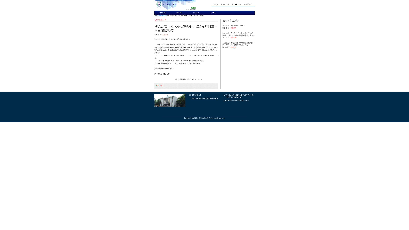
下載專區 (213, 12)
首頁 (155, 15)
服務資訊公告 (162, 15)
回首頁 (216, 4)
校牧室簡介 (162, 12)
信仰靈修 (179, 12)
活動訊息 (196, 12)
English (237, 4)
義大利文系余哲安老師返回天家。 (235, 26)
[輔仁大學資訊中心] (175, 9)
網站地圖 (249, 4)
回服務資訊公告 (161, 20)
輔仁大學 (226, 4)
